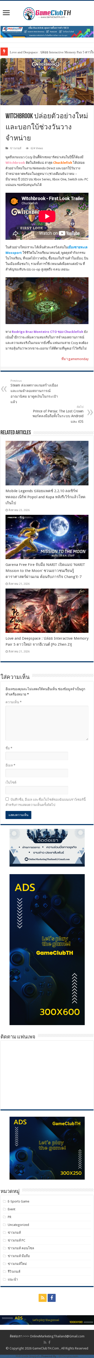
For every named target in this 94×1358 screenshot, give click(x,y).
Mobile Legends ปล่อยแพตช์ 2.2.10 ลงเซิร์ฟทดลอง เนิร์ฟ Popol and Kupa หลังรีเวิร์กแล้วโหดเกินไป (45, 497)
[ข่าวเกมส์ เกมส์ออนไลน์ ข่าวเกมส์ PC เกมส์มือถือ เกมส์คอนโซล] (47, 12)
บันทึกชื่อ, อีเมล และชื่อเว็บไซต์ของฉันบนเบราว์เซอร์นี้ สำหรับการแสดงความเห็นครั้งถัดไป (46, 802)
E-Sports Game (18, 1201)
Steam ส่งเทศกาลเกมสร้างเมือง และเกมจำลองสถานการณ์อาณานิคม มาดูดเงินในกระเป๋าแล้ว (34, 391)
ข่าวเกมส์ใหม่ (17, 1264)
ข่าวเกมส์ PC (16, 1240)
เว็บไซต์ (11, 782)
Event (11, 1209)
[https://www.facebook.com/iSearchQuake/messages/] (47, 1320)
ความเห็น (14, 702)
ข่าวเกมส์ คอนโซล (21, 1248)
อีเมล (10, 765)
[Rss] (43, 1298)
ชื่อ (9, 748)
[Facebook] (52, 1298)
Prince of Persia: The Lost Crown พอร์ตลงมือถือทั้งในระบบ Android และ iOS (58, 414)
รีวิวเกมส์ (14, 1271)
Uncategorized (18, 1225)
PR (9, 1217)
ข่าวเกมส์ (15, 148)
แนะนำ (13, 1279)
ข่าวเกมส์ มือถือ (19, 1256)
